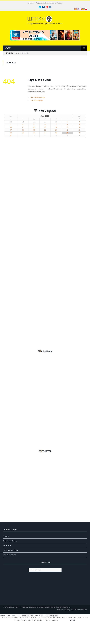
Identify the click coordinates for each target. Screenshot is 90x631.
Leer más (72, 620)
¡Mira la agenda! (46, 110)
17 (11, 130)
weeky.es (11, 607)
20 (45, 130)
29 (34, 122)
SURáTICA (75, 610)
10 (11, 127)
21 (56, 130)
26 (34, 133)
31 (56, 122)
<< (11, 116)
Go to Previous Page (38, 97)
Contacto (6, 536)
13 (45, 127)
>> (79, 116)
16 (79, 127)
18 (23, 130)
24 (11, 133)
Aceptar (63, 620)
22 (67, 130)
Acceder (31, 3)
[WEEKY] (45, 20)
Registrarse (40, 3)
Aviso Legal (7, 545)
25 (23, 133)
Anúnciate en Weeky (54, 3)
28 (23, 122)
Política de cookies (9, 555)
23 (79, 130)
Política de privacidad (10, 550)
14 (56, 127)
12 (34, 127)
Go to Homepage (37, 100)
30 (45, 122)
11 (23, 127)
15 (67, 127)
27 (11, 122)
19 (34, 130)
